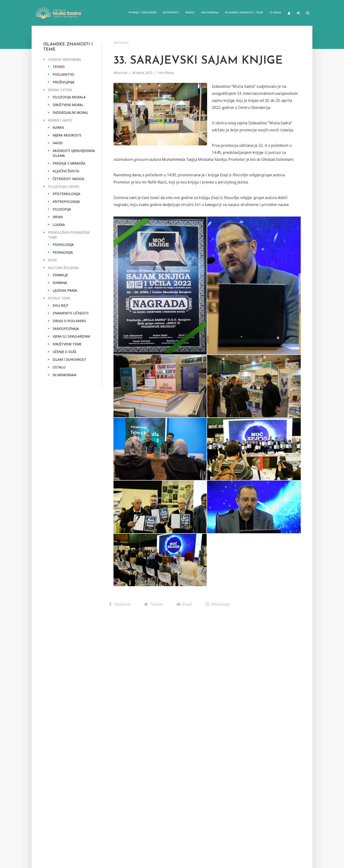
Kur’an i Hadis (60, 120)
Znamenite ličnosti (70, 313)
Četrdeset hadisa (68, 179)
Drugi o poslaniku (69, 321)
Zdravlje (60, 275)
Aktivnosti (171, 12)
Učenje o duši (64, 351)
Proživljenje (63, 82)
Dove (52, 260)
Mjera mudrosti (67, 135)
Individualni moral (70, 112)
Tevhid (59, 66)
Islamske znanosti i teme (244, 12)
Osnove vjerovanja (64, 59)
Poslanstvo (63, 74)
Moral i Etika (60, 90)
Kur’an (58, 127)
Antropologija (66, 201)
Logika (59, 224)
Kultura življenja (63, 267)
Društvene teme (67, 344)
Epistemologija (66, 193)
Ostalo (59, 367)
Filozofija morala (69, 97)
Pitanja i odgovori (142, 12)
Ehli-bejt (61, 305)
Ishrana (60, 282)
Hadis (58, 143)
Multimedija (210, 12)
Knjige (190, 12)
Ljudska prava (65, 290)
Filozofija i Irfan (63, 186)
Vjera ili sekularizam (71, 336)
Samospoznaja (66, 328)
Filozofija (62, 209)
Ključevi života (66, 171)
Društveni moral (68, 105)
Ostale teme (59, 298)
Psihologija (63, 244)
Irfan (57, 217)
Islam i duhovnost (69, 359)
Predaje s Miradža (69, 163)
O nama (275, 12)
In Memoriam (64, 375)
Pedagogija (63, 252)
